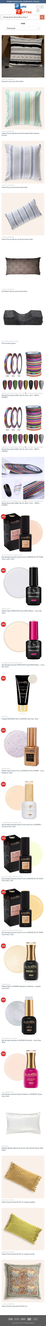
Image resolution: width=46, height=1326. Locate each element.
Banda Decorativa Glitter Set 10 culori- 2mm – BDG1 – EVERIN (21, 450)
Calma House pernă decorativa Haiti (14, 187)
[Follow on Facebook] (38, 7)
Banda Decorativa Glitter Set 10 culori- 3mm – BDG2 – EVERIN (21, 396)
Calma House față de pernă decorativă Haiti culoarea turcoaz (20, 134)
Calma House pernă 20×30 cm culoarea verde (18, 1254)
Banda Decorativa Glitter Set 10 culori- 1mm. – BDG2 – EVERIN (21, 504)
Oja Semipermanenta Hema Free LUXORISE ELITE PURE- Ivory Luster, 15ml (23, 558)
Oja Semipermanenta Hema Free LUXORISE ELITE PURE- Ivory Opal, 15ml (23, 879)
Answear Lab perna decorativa (12, 81)
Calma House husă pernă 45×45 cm (14, 1306)
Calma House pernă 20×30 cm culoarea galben (18, 1202)
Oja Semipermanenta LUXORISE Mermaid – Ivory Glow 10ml (21, 1041)
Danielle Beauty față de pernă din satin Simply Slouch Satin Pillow (22, 1149)
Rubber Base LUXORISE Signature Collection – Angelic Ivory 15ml (21, 987)
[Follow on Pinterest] (38, 11)
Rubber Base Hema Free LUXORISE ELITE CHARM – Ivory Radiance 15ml (23, 772)
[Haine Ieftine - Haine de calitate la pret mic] (23, 8)
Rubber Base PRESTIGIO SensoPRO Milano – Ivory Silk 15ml (21, 612)
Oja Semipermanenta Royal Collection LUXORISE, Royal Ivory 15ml (22, 1095)
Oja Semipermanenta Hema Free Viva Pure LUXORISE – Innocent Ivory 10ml (22, 825)
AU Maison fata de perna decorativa (14, 291)
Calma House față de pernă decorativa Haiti (17, 239)
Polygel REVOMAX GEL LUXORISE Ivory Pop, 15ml (20, 719)
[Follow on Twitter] (42, 7)
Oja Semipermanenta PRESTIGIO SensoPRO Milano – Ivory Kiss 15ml (23, 666)
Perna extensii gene (9, 343)
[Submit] (42, 17)
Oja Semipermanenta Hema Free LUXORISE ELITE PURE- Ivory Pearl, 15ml (23, 933)
